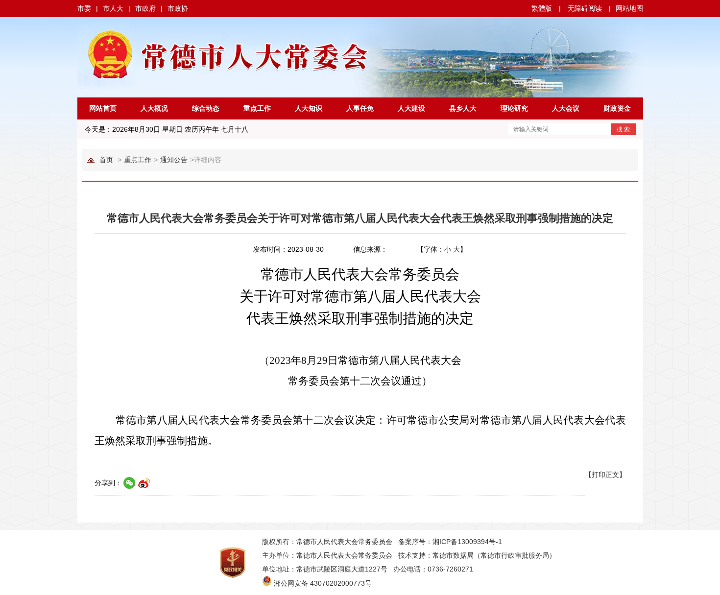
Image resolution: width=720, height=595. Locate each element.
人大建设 (411, 108)
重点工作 (257, 108)
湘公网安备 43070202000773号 (323, 583)
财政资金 (617, 108)
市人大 (113, 8)
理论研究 (514, 108)
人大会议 (565, 108)
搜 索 (623, 129)
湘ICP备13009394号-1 (467, 542)
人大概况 (154, 108)
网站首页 (103, 108)
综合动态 (205, 108)
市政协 (178, 8)
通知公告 (174, 160)
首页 (106, 160)
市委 (84, 8)
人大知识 (308, 108)
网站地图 (629, 8)
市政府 (145, 8)
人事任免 (360, 108)
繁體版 (541, 8)
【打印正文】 (605, 474)
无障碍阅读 (585, 8)
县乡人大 (463, 108)
